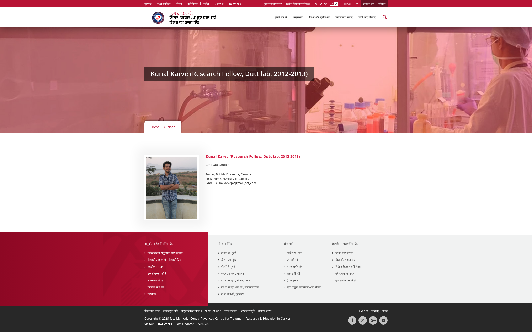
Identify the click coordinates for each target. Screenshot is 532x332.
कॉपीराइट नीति (170, 311)
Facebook (352, 320)
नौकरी (179, 3)
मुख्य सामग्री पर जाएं (273, 3)
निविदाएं (375, 311)
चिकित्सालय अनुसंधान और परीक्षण (165, 253)
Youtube (383, 320)
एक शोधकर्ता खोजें (157, 273)
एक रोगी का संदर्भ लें (345, 280)
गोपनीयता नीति (152, 311)
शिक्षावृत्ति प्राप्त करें (345, 260)
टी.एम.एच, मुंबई (229, 260)
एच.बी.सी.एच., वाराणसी (233, 273)
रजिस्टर (381, 3)
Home (155, 127)
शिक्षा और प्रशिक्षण (319, 17)
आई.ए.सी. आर (294, 253)
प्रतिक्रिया (193, 3)
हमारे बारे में (281, 17)
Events (363, 311)
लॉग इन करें (368, 3)
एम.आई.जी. (293, 260)
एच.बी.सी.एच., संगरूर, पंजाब (235, 280)
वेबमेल (206, 3)
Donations (235, 3)
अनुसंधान (298, 17)
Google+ (373, 320)
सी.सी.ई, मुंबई (228, 267)
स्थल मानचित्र (163, 3)
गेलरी (385, 311)
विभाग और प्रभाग (344, 253)
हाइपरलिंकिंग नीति (190, 311)
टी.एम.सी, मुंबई (228, 253)
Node (171, 127)
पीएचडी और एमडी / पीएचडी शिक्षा (165, 260)
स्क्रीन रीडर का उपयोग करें (298, 3)
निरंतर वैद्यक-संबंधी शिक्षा (348, 267)
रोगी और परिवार (367, 17)
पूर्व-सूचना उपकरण (345, 273)
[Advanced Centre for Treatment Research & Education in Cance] (189, 17)
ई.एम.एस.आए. (294, 280)
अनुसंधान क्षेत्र (155, 280)
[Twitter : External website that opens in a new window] (362, 320)
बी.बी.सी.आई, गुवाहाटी (232, 294)
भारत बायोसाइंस (295, 267)
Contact (219, 3)
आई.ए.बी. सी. (294, 273)
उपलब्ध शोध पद (156, 287)
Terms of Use (212, 311)
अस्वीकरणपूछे (247, 311)
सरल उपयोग (230, 311)
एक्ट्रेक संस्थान (156, 267)
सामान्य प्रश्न (264, 311)
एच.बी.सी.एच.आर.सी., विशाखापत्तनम (240, 287)
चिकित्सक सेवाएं (344, 17)
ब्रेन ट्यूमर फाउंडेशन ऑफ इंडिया (304, 287)
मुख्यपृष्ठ (147, 3)
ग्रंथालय (152, 294)
